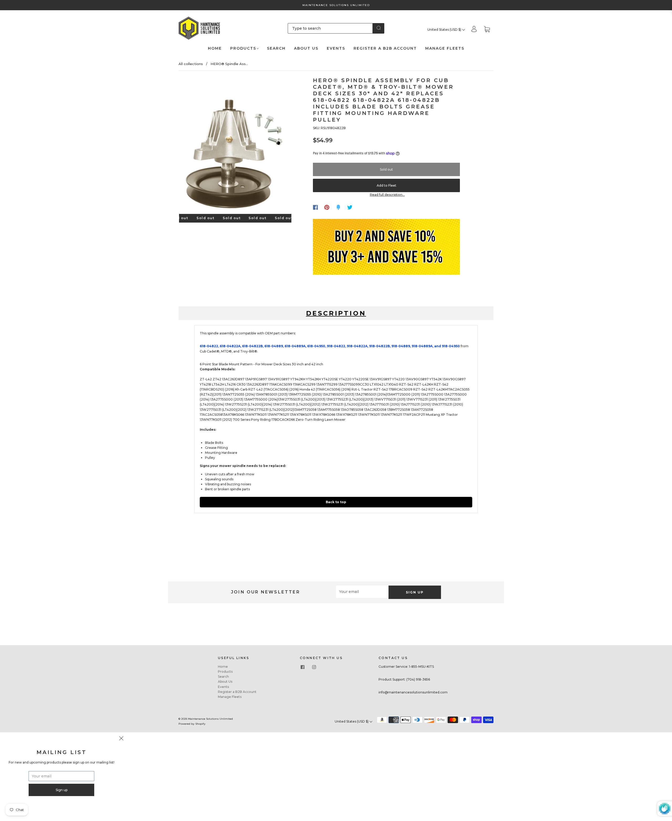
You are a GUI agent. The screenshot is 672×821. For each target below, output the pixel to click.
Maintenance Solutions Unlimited (210, 718)
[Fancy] (338, 207)
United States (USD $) (444, 29)
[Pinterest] (327, 207)
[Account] (474, 29)
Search (276, 48)
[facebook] (302, 667)
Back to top (336, 502)
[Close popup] (121, 739)
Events (336, 48)
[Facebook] (315, 207)
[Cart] (487, 29)
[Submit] (378, 28)
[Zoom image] (235, 146)
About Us (306, 48)
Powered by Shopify (192, 723)
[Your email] (362, 592)
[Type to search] (330, 28)
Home (215, 48)
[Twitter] (350, 207)
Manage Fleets (444, 48)
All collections (190, 64)
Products (243, 48)
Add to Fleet (386, 185)
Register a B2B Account (385, 48)
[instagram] (314, 667)
